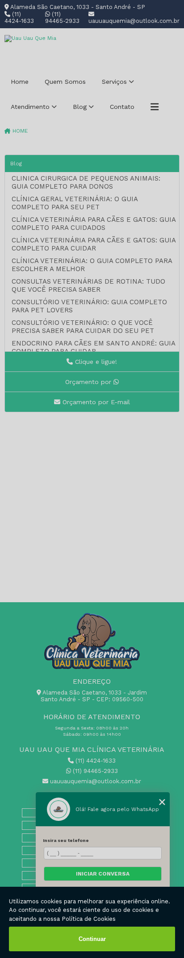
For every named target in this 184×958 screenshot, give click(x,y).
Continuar (92, 939)
